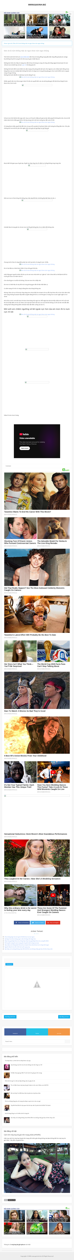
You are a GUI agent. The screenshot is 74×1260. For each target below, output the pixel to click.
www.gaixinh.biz (37, 4)
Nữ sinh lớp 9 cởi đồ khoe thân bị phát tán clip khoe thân (25, 1093)
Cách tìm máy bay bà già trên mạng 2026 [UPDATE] (22, 1135)
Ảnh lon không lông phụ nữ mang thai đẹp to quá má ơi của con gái (22, 1101)
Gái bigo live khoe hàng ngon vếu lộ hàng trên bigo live (20, 939)
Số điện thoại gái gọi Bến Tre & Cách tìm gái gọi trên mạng (26, 1073)
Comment (8, 466)
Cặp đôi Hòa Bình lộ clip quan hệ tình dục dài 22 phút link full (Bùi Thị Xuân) (30, 1105)
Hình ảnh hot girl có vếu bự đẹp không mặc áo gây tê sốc (20, 1081)
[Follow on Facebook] (15, 1031)
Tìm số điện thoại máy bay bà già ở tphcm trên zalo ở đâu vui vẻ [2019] (29, 1085)
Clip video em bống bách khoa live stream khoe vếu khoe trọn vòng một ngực (27, 945)
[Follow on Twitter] (37, 1031)
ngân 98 (24, 65)
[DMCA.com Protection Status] (10, 1200)
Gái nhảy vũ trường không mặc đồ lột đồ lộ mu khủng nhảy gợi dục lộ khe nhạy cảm (29, 949)
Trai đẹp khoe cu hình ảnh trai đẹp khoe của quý (17, 1060)
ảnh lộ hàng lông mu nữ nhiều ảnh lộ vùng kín (17, 1113)
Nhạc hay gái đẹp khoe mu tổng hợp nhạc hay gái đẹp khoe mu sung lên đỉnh (27, 941)
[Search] (67, 1041)
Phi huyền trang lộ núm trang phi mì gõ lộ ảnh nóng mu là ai (22, 943)
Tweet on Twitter (39, 922)
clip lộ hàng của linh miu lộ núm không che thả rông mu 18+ (26, 1065)
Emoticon (9, 964)
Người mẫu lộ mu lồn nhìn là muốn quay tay (17, 947)
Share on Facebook (23, 922)
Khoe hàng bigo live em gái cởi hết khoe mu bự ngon (19, 937)
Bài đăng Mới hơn (10, 1017)
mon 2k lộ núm (24, 57)
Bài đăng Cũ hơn (64, 1017)
